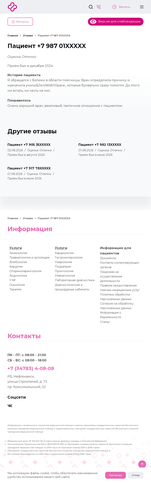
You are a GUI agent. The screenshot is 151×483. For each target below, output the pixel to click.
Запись (124, 7)
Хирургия (16, 266)
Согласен (115, 475)
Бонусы (22, 21)
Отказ (136, 475)
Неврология (63, 262)
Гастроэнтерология (68, 257)
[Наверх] (142, 464)
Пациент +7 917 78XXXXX (29, 168)
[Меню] (142, 7)
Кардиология (64, 253)
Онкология (17, 285)
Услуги (15, 248)
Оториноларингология (25, 271)
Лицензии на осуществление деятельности (111, 276)
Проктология (64, 271)
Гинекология (18, 253)
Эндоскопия (18, 275)
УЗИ (12, 280)
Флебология (18, 262)
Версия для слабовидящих (119, 21)
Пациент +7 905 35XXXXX (28, 145)
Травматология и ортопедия (29, 257)
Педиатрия (63, 266)
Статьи (105, 322)
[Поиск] (91, 7)
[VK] (9, 405)
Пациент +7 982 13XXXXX (99, 145)
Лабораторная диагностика (74, 280)
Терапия (15, 289)
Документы (108, 258)
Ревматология (65, 275)
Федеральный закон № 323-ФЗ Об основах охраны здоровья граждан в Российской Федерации (57, 441)
